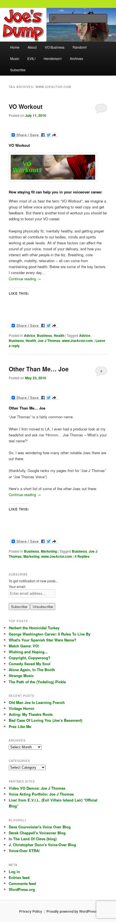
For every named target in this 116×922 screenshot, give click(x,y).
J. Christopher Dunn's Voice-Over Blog (42, 844)
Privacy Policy (30, 911)
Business (44, 335)
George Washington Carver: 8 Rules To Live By (49, 634)
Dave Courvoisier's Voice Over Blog (40, 827)
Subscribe (18, 69)
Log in (14, 871)
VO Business (54, 47)
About (32, 47)
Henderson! (53, 58)
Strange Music (21, 675)
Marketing (49, 551)
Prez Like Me (20, 726)
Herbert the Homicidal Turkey (34, 627)
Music (14, 58)
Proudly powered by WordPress (71, 911)
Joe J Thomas (49, 340)
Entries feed (19, 877)
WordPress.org (22, 889)
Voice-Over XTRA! (24, 850)
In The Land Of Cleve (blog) (33, 838)
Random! (80, 47)
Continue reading (25, 278)
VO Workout (26, 106)
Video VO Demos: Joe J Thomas (37, 788)
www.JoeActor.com (77, 340)
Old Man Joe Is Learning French (37, 702)
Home (14, 47)
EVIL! (31, 58)
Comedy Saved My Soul (29, 663)
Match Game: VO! (24, 646)
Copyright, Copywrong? (29, 657)
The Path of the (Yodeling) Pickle (37, 681)
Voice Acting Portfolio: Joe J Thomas (41, 794)
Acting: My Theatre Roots (31, 714)
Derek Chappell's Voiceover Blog (37, 832)
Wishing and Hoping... (28, 651)
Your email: (17, 586)
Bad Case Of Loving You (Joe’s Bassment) (45, 720)
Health (59, 335)
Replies (82, 556)
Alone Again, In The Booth (32, 669)
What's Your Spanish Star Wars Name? (42, 640)
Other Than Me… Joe (39, 369)
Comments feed (22, 883)
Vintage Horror (21, 708)
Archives (76, 58)
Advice (29, 335)
